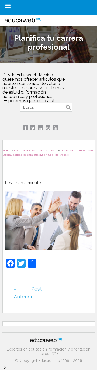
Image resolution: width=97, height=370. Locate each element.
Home (7, 150)
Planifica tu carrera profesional (48, 43)
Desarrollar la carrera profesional (35, 150)
